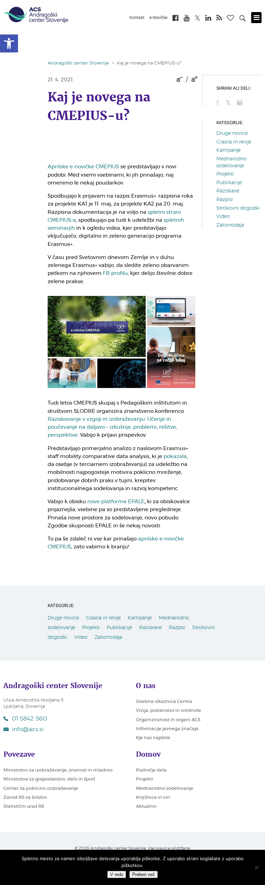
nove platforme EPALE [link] (116, 501)
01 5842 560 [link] (29, 719)
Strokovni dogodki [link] (238, 208)
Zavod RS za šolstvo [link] (25, 797)
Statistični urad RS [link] (23, 806)
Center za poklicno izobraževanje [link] (40, 788)
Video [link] (223, 216)
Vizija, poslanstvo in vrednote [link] (168, 710)
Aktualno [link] (146, 806)
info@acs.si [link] (27, 729)
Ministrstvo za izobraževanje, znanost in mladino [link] (57, 770)
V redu (116, 874)
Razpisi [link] (224, 199)
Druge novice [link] (232, 133)
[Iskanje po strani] (242, 19)
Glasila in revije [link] (233, 142)
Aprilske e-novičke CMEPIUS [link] (83, 166)
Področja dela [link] (151, 770)
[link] (9, 43)
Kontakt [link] (136, 17)
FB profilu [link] (115, 273)
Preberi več (143, 874)
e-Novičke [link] (158, 17)
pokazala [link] (175, 456)
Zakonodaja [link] (230, 225)
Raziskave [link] (227, 191)
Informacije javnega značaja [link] (167, 729)
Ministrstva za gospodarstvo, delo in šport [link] (49, 779)
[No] (256, 867)
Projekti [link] (225, 174)
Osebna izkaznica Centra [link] (164, 701)
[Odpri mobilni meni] (256, 17)
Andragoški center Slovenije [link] (78, 63)
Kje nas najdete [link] (153, 738)
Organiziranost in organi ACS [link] (168, 720)
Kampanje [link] (228, 150)
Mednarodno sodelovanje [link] (164, 788)
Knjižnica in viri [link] (153, 797)
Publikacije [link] (229, 182)
